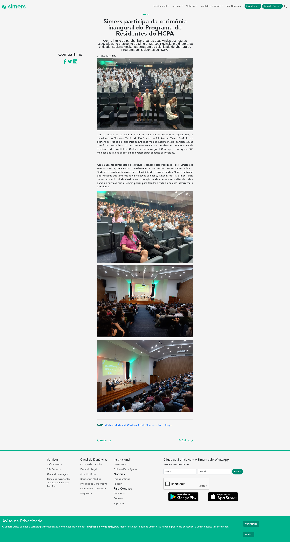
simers (16, 6)
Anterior (105, 440)
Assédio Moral (88, 474)
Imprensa (119, 503)
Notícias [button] (190, 6)
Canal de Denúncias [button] (211, 6)
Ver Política (251, 524)
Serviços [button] (177, 6)
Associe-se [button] (252, 6)
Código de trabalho (91, 464)
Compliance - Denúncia (93, 488)
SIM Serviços (54, 469)
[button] (285, 6)
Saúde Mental (54, 464)
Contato (118, 498)
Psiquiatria (86, 493)
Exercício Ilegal (88, 469)
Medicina (120, 425)
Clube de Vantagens (58, 474)
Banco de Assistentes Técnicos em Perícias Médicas (58, 482)
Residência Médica (90, 479)
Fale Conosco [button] (234, 6)
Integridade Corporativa (93, 483)
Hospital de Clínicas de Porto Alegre (152, 425)
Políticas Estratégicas (125, 469)
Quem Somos (121, 464)
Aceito (248, 534)
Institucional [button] (160, 6)
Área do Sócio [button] (271, 6)
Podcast (118, 483)
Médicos (109, 425)
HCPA (128, 425)
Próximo (185, 440)
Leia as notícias (122, 479)
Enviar (237, 471)
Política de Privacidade (100, 526)
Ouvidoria (119, 493)
